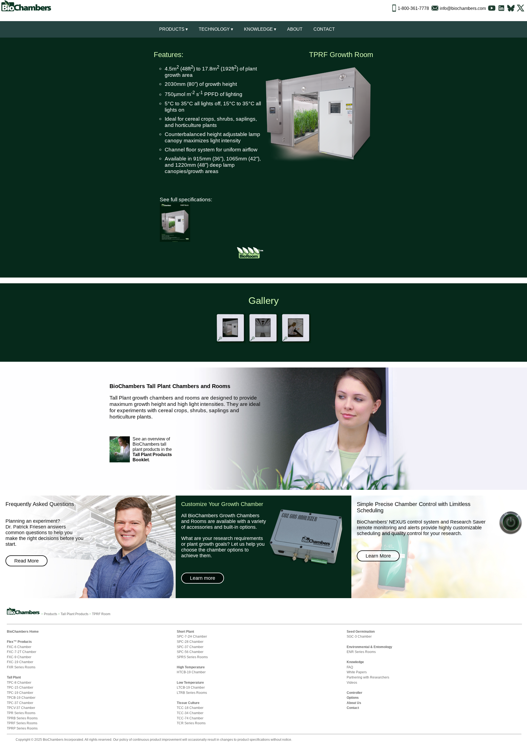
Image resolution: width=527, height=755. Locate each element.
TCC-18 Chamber (190, 707)
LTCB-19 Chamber (191, 687)
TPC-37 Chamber (20, 703)
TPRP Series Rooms (22, 728)
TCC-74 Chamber (190, 718)
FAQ (350, 667)
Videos (352, 682)
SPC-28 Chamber (190, 641)
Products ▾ (173, 29)
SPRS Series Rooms (192, 657)
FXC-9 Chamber (19, 657)
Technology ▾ (216, 29)
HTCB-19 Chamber (191, 672)
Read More (26, 561)
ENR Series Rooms (361, 652)
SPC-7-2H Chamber (192, 636)
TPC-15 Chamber (20, 687)
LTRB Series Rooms (192, 692)
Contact (324, 29)
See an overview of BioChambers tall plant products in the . (152, 449)
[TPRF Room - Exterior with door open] (230, 342)
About (294, 29)
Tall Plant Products (74, 614)
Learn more (202, 578)
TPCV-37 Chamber (21, 707)
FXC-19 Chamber (20, 662)
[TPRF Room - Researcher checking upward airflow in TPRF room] (296, 342)
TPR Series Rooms (21, 713)
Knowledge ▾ (260, 29)
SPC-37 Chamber (190, 647)
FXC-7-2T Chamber (21, 652)
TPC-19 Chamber (20, 692)
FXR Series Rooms (21, 667)
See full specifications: (186, 199)
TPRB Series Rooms (22, 718)
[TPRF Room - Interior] (263, 342)
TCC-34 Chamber (190, 713)
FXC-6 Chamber (19, 647)
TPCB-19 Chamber (21, 697)
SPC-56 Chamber (190, 652)
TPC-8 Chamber (19, 682)
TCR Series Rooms (191, 723)
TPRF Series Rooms (22, 723)
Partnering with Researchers (368, 677)
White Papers (357, 672)
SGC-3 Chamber (359, 636)
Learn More (378, 556)
